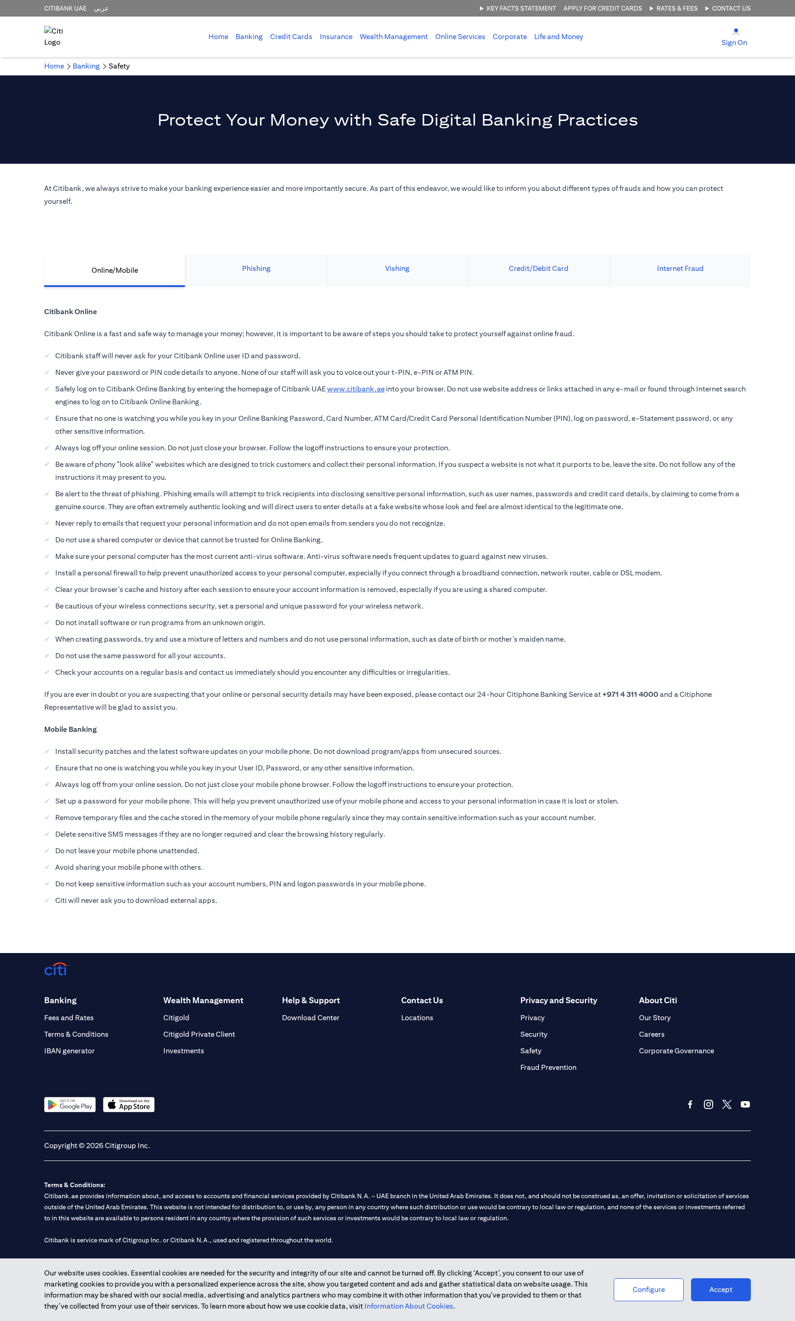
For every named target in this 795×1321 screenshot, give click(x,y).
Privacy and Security (558, 1000)
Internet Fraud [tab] (680, 268)
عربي (101, 8)
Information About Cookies (408, 1306)
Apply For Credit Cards (603, 8)
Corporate (510, 36)
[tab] (249, 37)
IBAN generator (69, 1050)
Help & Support (311, 1000)
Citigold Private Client (199, 1034)
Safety (531, 1050)
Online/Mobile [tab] (115, 270)
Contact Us (731, 8)
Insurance (336, 36)
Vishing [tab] (397, 268)
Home (218, 36)
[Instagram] (708, 1104)
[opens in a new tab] (70, 1104)
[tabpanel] (397, 611)
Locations (417, 1017)
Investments (183, 1050)
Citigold (176, 1017)
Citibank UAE (65, 8)
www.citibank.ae (356, 389)
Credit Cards (291, 36)
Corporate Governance (676, 1050)
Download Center (311, 1017)
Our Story (655, 1017)
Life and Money (558, 36)
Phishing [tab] (256, 268)
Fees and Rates (69, 1017)
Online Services (460, 36)
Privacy (532, 1017)
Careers (652, 1034)
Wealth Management (394, 36)
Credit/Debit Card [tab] (539, 268)
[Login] (736, 31)
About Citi (658, 1000)
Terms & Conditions (76, 1034)
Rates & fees (677, 8)
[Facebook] (690, 1104)
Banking (249, 36)
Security (533, 1034)
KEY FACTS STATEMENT (521, 8)
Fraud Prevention (548, 1067)
